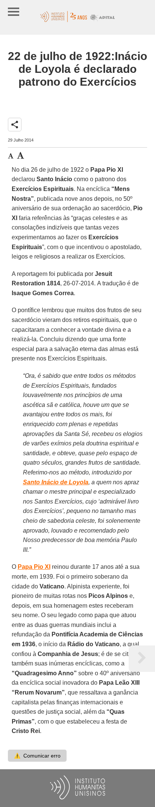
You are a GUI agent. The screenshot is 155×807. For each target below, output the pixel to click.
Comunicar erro (37, 756)
